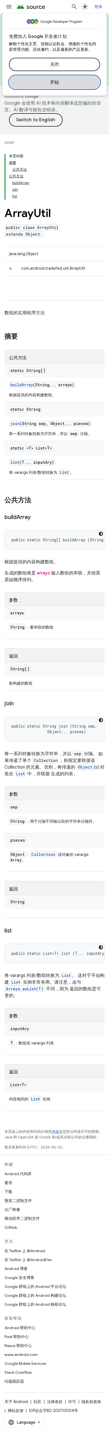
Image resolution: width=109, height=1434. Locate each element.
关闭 (54, 64)
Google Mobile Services (25, 1363)
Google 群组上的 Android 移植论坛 (35, 1304)
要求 (8, 1182)
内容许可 (59, 1131)
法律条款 (55, 1401)
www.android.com (21, 1354)
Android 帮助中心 (19, 1327)
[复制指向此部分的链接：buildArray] (36, 517)
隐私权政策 (91, 1401)
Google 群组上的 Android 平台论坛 (35, 1286)
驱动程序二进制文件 (22, 1218)
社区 (37, 1401)
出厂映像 (12, 1209)
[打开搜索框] (74, 6)
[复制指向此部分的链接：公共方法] (36, 500)
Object (85, 767)
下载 (8, 1191)
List (64, 472)
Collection (43, 854)
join (15, 423)
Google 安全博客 (19, 1277)
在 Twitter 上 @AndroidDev (28, 1259)
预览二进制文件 (18, 1200)
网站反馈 (15, 1410)
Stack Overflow (18, 1372)
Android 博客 (16, 1268)
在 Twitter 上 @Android (24, 1250)
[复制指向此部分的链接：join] (19, 704)
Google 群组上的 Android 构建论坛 (35, 1295)
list (14, 462)
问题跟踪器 (14, 1381)
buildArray (21, 384)
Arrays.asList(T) (25, 988)
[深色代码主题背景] (101, 533)
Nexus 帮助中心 (18, 1345)
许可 (72, 1401)
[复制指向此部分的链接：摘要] (23, 337)
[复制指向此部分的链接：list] (17, 931)
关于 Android (16, 1401)
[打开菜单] (9, 6)
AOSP (9, 142)
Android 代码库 (18, 1173)
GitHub (10, 1227)
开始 (54, 82)
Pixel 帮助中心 (16, 1336)
